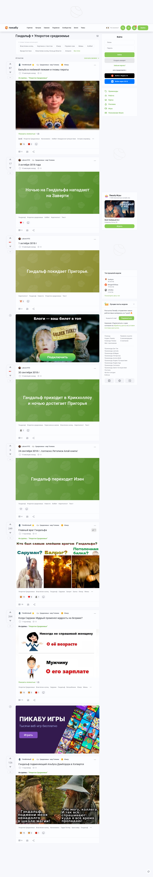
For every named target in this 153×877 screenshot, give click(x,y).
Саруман (62, 591)
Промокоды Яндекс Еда (113, 363)
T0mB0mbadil (26, 65)
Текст (64, 217)
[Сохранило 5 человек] (28, 604)
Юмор (81, 591)
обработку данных (120, 325)
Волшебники (71, 687)
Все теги (77, 51)
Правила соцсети (126, 336)
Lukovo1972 (26, 160)
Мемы (87, 591)
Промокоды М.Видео (112, 353)
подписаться (126, 318)
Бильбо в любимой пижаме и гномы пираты (43, 69)
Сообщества (66, 28)
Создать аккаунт (120, 60)
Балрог (68, 591)
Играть (119, 226)
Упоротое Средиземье (32, 139)
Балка (75, 591)
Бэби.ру (107, 375)
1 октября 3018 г (27, 243)
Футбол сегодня (110, 372)
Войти (143, 28)
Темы (83, 28)
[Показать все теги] (93, 138)
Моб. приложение (111, 343)
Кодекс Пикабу (110, 338)
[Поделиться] (33, 152)
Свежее (46, 28)
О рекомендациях (126, 338)
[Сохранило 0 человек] (27, 309)
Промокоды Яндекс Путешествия (116, 360)
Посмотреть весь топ (112, 296)
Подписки (55, 28)
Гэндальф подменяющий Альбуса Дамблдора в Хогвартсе (51, 764)
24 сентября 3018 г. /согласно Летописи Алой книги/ (48, 451)
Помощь (107, 336)
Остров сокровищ (83, 139)
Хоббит (47, 217)
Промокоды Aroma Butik (113, 358)
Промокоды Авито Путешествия (116, 368)
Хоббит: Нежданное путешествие (64, 139)
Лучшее (38, 28)
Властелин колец (66, 425)
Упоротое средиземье (35, 217)
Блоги (76, 28)
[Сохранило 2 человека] (27, 152)
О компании (124, 341)
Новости (41, 296)
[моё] (20, 139)
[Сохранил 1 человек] (27, 230)
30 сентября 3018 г (28, 372)
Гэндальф (22, 217)
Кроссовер (75, 827)
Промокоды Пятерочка (112, 356)
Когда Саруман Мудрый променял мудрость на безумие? (50, 618)
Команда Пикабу (110, 341)
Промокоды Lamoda (111, 351)
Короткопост (55, 217)
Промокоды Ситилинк (112, 365)
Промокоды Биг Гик (111, 348)
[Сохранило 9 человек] (28, 700)
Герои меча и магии (51, 425)
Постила (107, 370)
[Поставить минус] (10, 72)
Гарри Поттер (65, 827)
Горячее (30, 28)
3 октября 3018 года (29, 164)
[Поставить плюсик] (10, 64)
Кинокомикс (45, 139)
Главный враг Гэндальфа (32, 530)
